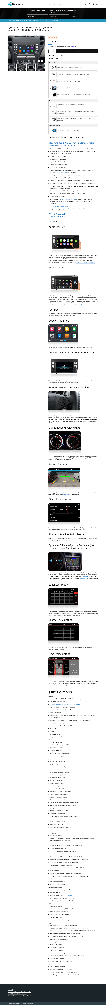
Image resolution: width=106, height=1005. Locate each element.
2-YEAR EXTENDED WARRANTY (64, 130)
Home (10, 20)
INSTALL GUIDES (56, 216)
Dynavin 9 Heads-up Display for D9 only (66, 87)
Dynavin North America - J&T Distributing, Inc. (19, 991)
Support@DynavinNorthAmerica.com (17, 993)
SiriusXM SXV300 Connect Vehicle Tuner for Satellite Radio (71, 74)
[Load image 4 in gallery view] (40, 67)
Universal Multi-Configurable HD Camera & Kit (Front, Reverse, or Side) (74, 118)
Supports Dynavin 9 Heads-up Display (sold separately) (65, 704)
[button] (37, 4)
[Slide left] (39, 61)
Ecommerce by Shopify (28, 1003)
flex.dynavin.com (85, 576)
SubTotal (51, 55)
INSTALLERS (46, 4)
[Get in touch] (93, 4)
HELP (67, 4)
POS (21, 1003)
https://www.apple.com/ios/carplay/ (85, 262)
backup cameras (62, 172)
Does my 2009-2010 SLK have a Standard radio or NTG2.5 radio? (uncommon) (72, 144)
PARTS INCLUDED (57, 214)
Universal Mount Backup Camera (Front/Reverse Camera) (70, 104)
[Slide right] (42, 61)
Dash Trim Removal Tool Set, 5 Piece (66, 81)
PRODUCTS (37, 4)
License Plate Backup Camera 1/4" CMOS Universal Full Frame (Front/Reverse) (75, 111)
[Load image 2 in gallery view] (21, 67)
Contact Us (10, 989)
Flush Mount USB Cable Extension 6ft (66, 67)
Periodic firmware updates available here (61, 206)
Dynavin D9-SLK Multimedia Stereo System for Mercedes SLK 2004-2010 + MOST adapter (35, 20)
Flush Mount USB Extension (68, 199)
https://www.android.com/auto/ (72, 305)
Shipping (50, 43)
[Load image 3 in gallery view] (31, 67)
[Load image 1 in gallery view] (12, 67)
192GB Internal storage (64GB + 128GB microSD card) (70, 94)
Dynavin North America (15, 1003)
